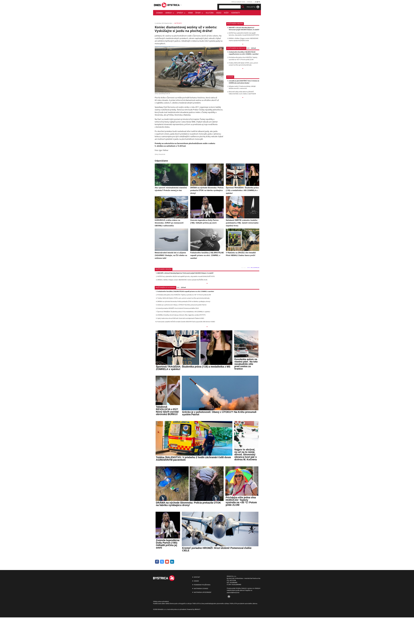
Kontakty (235, 13)
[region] (181, 5)
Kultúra (209, 13)
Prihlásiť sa (251, 7)
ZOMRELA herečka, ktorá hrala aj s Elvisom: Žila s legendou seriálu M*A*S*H (181, 315)
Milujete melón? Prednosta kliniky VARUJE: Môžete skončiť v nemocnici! (242, 87)
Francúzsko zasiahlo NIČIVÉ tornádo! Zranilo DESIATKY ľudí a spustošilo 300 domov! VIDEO (186, 322)
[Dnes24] (173, 5)
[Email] (167, 561)
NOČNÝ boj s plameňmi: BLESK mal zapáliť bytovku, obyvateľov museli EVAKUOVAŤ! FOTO (244, 34)
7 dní (247, 48)
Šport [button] (198, 13)
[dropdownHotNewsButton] (242, 97)
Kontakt (196, 577)
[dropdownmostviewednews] (242, 44)
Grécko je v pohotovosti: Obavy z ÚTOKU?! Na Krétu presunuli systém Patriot (181, 305)
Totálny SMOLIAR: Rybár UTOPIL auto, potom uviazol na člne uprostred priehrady (243, 64)
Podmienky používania (201, 585)
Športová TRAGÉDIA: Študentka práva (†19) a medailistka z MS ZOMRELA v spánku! (183, 312)
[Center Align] (242, 7)
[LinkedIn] (172, 561)
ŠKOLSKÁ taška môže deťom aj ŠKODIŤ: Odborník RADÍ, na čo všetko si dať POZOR (242, 93)
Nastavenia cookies (200, 588)
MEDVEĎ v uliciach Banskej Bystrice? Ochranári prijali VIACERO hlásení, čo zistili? (244, 29)
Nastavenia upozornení (202, 592)
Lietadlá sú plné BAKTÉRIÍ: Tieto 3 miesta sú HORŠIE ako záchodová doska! (244, 82)
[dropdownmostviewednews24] (242, 68)
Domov (159, 13)
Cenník (196, 581)
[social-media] (228, 597)
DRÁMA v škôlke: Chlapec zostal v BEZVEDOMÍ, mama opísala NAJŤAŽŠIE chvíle (243, 39)
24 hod (253, 48)
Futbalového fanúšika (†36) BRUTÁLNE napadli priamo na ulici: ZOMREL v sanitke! (244, 53)
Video (218, 13)
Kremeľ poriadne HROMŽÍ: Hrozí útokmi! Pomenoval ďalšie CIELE (178, 308)
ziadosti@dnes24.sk (233, 592)
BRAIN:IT (197, 609)
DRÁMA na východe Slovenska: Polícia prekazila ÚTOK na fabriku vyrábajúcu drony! (183, 301)
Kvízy (226, 13)
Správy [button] (180, 13)
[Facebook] (157, 561)
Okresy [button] (169, 13)
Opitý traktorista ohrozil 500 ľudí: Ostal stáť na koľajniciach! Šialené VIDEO (180, 318)
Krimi (190, 13)
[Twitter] (162, 561)
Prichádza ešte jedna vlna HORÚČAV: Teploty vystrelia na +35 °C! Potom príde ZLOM (243, 58)
